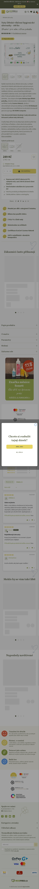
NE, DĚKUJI (19, 452)
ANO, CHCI (19, 447)
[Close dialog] (36, 425)
